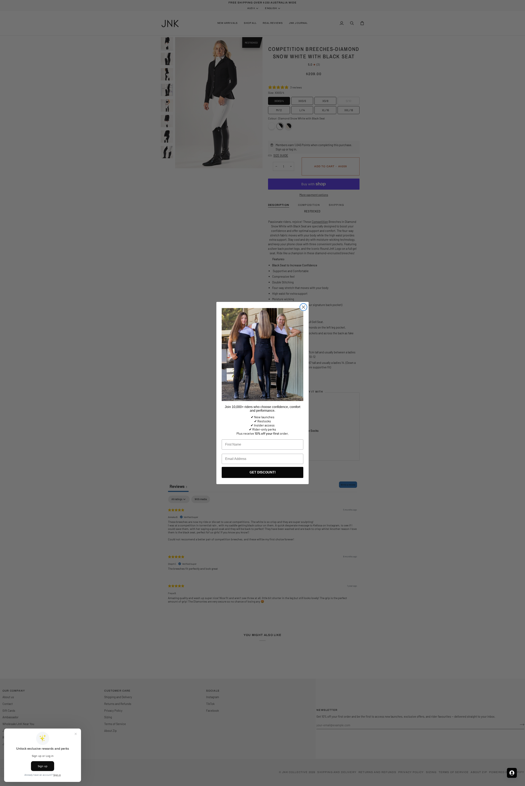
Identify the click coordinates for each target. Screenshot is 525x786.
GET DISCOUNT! (263, 472)
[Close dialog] (303, 307)
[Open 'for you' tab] (512, 773)
